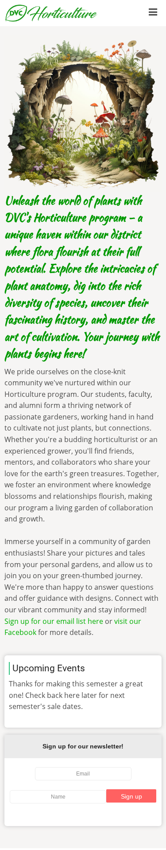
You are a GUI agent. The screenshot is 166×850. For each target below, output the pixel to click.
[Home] (51, 12)
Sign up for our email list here (53, 621)
